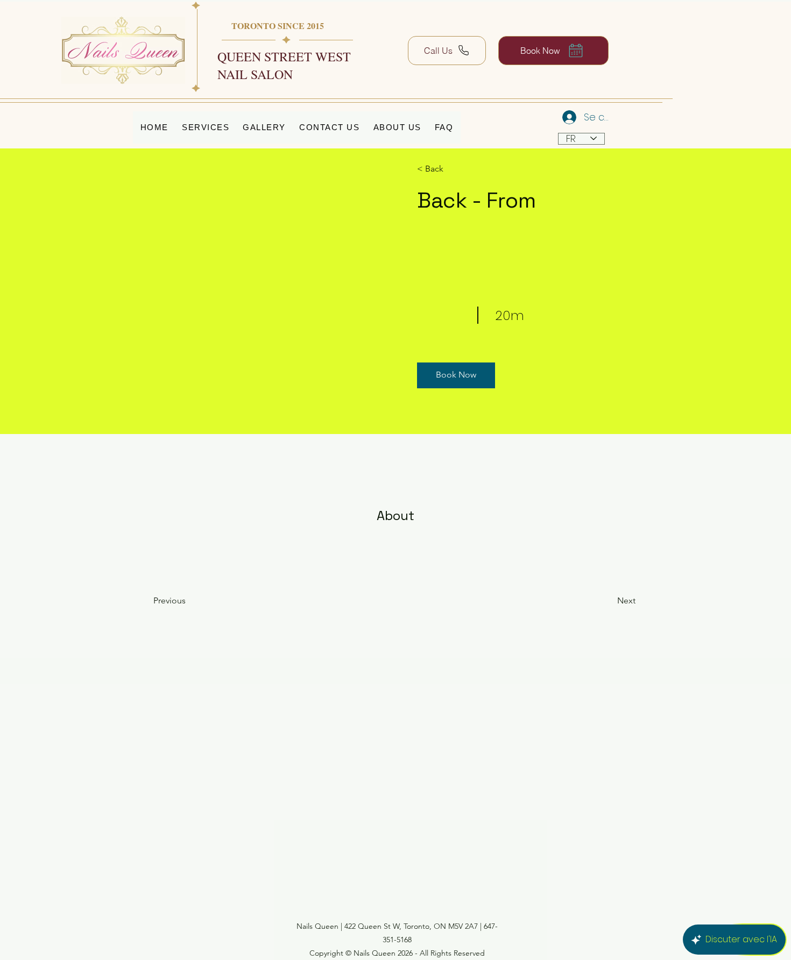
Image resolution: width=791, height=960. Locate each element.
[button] (456, 375)
